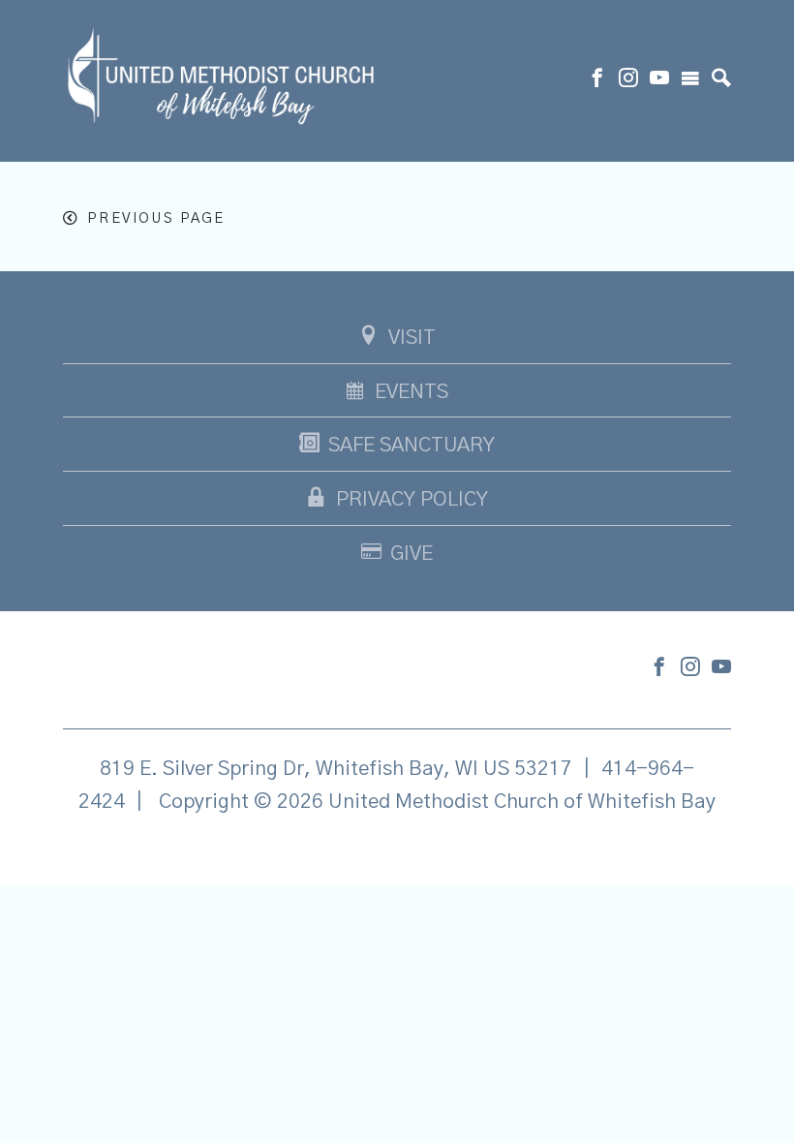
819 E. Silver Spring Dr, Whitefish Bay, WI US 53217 (336, 768)
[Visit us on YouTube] (659, 80)
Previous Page (156, 218)
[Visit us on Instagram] (628, 80)
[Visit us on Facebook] (597, 80)
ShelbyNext (397, 850)
